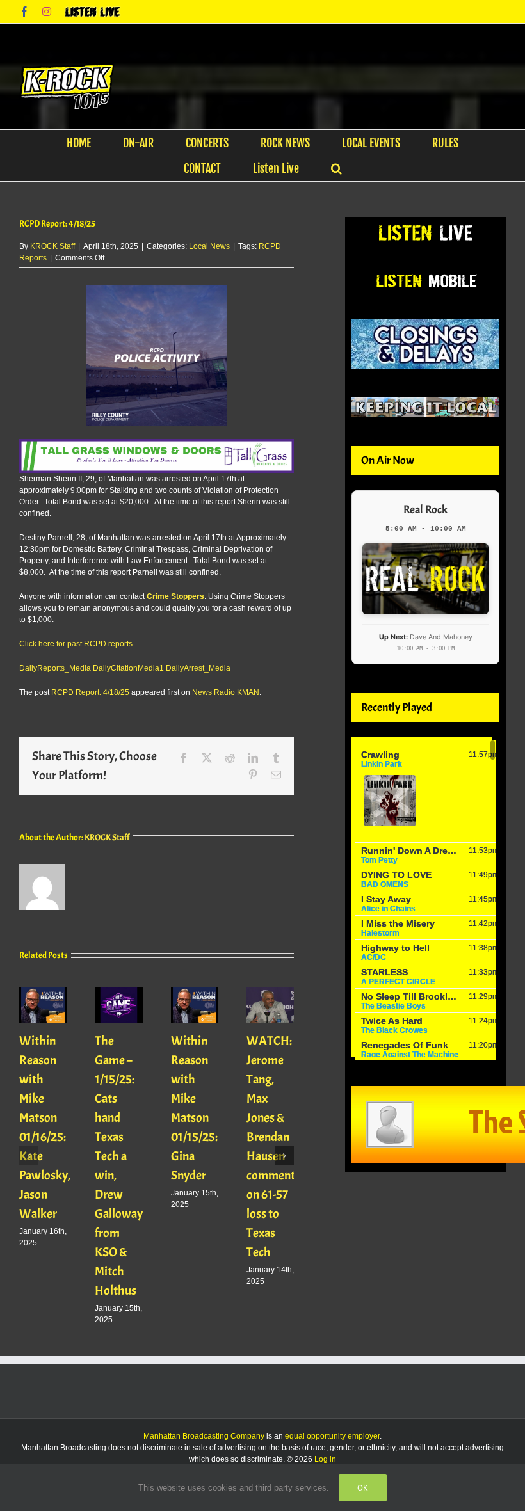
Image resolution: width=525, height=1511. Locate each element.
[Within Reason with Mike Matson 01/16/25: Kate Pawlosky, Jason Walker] (43, 991)
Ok (362, 1487)
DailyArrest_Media (198, 668)
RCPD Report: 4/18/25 (90, 692)
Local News (209, 246)
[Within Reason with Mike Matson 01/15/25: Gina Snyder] (194, 991)
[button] (336, 168)
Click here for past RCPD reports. (76, 643)
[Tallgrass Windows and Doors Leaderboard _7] (156, 444)
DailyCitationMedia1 (128, 668)
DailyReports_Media (55, 668)
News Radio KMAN (225, 692)
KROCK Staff (52, 246)
